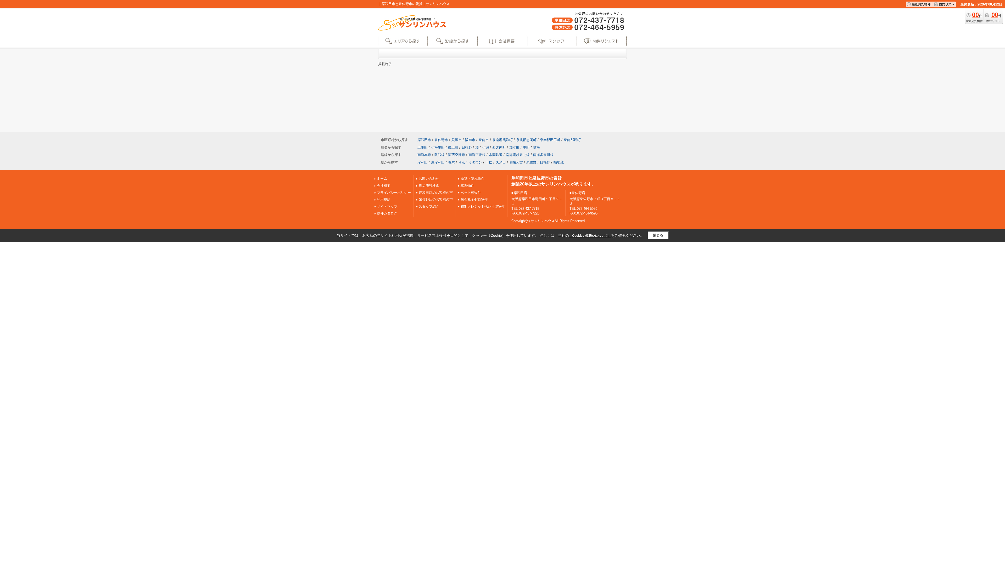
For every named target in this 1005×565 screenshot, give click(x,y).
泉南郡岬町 (572, 140)
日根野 (467, 147)
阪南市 (470, 140)
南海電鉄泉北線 (518, 155)
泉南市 (484, 140)
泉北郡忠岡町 (526, 140)
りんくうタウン (470, 162)
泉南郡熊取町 (502, 140)
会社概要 (383, 186)
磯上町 (453, 147)
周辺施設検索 (429, 186)
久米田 (501, 162)
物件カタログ (387, 213)
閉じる (658, 235)
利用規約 (383, 199)
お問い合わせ (429, 178)
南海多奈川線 (543, 155)
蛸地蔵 (559, 162)
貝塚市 (456, 140)
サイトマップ (387, 206)
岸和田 (422, 162)
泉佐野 (531, 162)
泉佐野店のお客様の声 (436, 199)
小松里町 (438, 147)
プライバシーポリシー (394, 193)
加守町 (514, 147)
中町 (526, 147)
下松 (488, 162)
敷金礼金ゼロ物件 (474, 199)
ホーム (382, 178)
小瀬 (485, 147)
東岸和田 (438, 162)
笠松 (536, 147)
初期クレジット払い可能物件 (483, 206)
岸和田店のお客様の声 (436, 193)
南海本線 (424, 155)
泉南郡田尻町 (550, 140)
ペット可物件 (471, 193)
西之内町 (499, 147)
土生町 (422, 147)
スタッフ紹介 (429, 206)
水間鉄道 (495, 155)
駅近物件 (467, 186)
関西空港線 (456, 155)
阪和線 (439, 155)
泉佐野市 (441, 140)
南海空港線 (476, 155)
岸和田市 (424, 140)
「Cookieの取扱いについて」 (590, 236)
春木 (451, 162)
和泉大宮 (516, 162)
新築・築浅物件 (472, 178)
